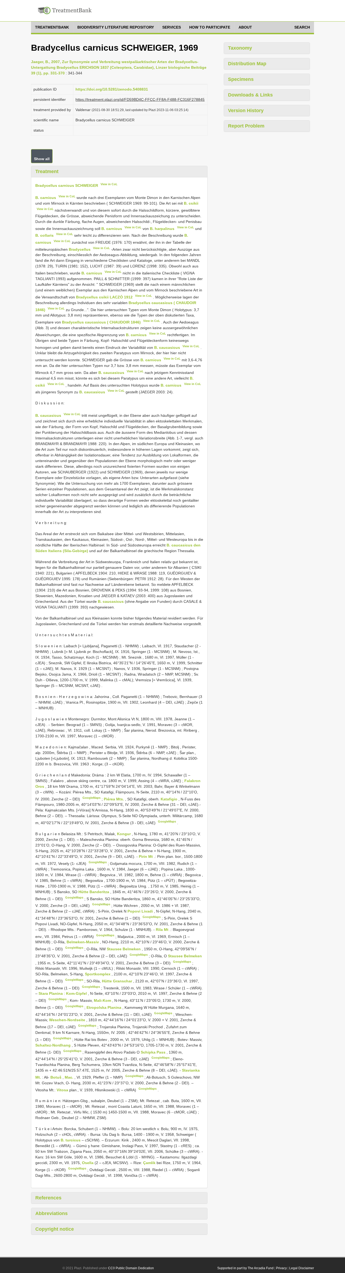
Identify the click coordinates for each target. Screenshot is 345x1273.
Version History (246, 110)
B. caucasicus (167, 347)
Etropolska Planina (104, 1007)
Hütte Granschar (117, 981)
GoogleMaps (91, 797)
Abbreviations (51, 1213)
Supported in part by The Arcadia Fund (245, 1268)
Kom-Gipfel (77, 993)
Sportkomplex (98, 974)
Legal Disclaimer (301, 1268)
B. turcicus (71, 1140)
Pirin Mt (146, 856)
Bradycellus (80, 249)
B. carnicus (45, 197)
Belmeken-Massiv (83, 942)
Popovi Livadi (140, 911)
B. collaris (44, 235)
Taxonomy (240, 48)
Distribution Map (247, 63)
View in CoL (109, 184)
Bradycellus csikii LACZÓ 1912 (104, 297)
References (48, 1197)
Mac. (69, 1077)
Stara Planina (51, 993)
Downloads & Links (250, 95)
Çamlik (150, 1163)
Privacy (281, 1268)
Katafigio (169, 799)
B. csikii (191, 203)
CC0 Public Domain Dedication (131, 1268)
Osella (88, 1163)
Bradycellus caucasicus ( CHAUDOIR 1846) (101, 322)
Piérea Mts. (114, 799)
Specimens (241, 79)
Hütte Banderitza (94, 892)
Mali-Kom (103, 1000)
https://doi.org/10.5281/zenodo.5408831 (111, 89)
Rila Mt (163, 929)
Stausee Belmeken (124, 949)
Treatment (46, 171)
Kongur (124, 834)
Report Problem (246, 126)
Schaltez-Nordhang (53, 1045)
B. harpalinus (162, 228)
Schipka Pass (154, 1052)
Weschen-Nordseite (67, 1020)
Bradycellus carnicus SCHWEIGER (66, 185)
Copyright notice (54, 1229)
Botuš (56, 1077)
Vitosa (63, 1090)
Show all (42, 159)
